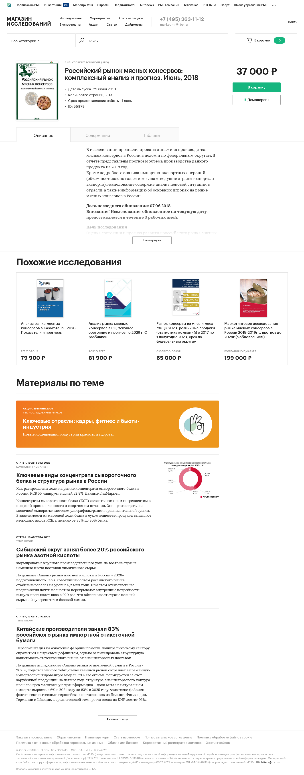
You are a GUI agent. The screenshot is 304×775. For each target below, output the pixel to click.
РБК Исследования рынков (43, 412)
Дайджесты (133, 24)
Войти (292, 22)
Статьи (112, 24)
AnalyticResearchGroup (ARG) (87, 62)
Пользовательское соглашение (168, 737)
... (274, 4)
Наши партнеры (97, 737)
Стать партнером (127, 737)
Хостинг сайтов (218, 742)
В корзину (256, 87)
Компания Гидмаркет (240, 351)
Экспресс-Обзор (168, 351)
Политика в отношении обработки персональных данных (59, 742)
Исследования (70, 18)
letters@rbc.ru (270, 762)
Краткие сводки (130, 18)
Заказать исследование (34, 737)
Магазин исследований (29, 22)
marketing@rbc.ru (174, 24)
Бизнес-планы (70, 24)
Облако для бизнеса (123, 742)
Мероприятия (100, 18)
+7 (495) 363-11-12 (182, 19)
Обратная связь (69, 737)
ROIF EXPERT (97, 351)
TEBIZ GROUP (29, 351)
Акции (93, 24)
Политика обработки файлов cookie (224, 737)
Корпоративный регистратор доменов (172, 742)
